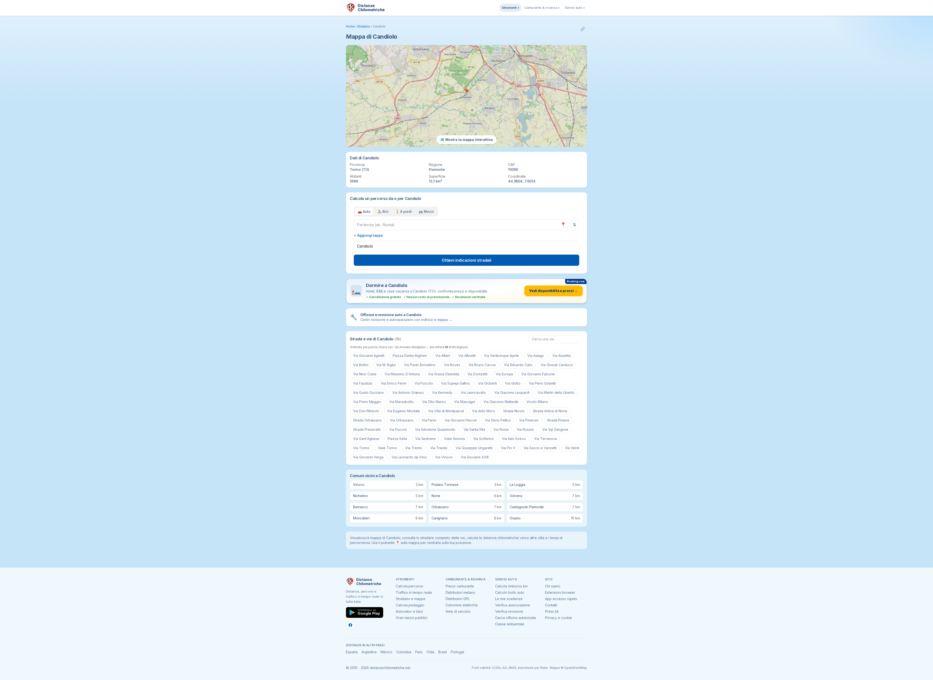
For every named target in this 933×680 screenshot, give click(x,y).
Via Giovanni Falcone (538, 374)
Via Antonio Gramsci (408, 392)
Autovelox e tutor (409, 611)
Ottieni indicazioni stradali (467, 260)
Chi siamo (552, 586)
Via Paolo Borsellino (420, 365)
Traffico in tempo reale (414, 592)
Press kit (552, 611)
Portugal (457, 652)
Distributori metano (460, 592)
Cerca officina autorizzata (515, 618)
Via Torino (361, 448)
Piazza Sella (397, 439)
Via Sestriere (425, 439)
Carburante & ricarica (542, 7)
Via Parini (429, 420)
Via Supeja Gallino (455, 383)
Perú (419, 652)
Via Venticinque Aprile (501, 355)
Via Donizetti (477, 374)
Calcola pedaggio (410, 605)
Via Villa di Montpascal (446, 411)
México (386, 652)
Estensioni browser (560, 592)
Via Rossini (525, 429)
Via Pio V (508, 448)
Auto (364, 211)
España (352, 652)
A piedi (403, 211)
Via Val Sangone (555, 429)
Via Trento (413, 448)
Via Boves (452, 365)
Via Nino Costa (364, 374)
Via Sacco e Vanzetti (540, 448)
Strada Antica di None (550, 411)
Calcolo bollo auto (509, 592)
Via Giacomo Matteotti (501, 402)
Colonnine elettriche (462, 605)
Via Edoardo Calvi (518, 365)
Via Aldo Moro (483, 411)
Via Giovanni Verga (368, 457)
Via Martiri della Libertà (556, 392)
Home (350, 26)
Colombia (403, 652)
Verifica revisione (509, 611)
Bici (383, 211)
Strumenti (510, 7)
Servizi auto (575, 7)
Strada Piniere (558, 420)
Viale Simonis (454, 439)
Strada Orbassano (367, 420)
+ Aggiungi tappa (368, 235)
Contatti (551, 605)
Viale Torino (387, 448)
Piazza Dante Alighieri (410, 355)
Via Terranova (545, 439)
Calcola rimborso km (511, 586)
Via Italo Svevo (514, 439)
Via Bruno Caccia (482, 365)
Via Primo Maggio (367, 402)
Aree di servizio (458, 611)
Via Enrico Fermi (393, 383)
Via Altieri (442, 355)
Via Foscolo (424, 383)
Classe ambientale (509, 624)
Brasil (442, 652)
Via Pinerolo (528, 420)
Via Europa (504, 374)
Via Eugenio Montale (403, 411)
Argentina (369, 652)
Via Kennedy (442, 392)
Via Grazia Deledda (443, 374)
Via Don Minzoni (366, 411)
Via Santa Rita (474, 429)
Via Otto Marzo (434, 402)
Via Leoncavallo (473, 392)
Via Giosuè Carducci (557, 365)
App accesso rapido (561, 599)
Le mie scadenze (508, 599)
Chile (430, 652)
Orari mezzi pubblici (411, 618)
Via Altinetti (466, 355)
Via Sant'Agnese (366, 439)
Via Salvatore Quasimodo (435, 429)
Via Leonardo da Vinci (409, 457)
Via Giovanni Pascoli (461, 420)
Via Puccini (397, 429)
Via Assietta (561, 355)
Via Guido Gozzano (368, 392)
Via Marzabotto (401, 402)
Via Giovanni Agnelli (368, 355)
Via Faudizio (362, 383)
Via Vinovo (444, 457)
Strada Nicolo (514, 411)
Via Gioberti (487, 383)
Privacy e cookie (558, 618)
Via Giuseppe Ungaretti (474, 448)
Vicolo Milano (537, 402)
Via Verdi (572, 448)
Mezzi (426, 211)
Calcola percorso (409, 586)
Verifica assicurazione (512, 605)
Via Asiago (535, 355)
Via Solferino (483, 439)
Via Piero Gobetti (542, 383)
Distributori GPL (458, 599)
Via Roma (501, 429)
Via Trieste (438, 448)
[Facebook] (350, 625)
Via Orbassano (401, 420)
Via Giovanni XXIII (475, 457)
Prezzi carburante (460, 586)
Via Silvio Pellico (498, 420)
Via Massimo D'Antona (402, 374)
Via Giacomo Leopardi (511, 392)
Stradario (363, 26)
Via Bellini (360, 365)
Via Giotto (513, 383)
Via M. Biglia (385, 365)
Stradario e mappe (410, 599)
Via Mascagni (464, 402)
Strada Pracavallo (367, 429)
